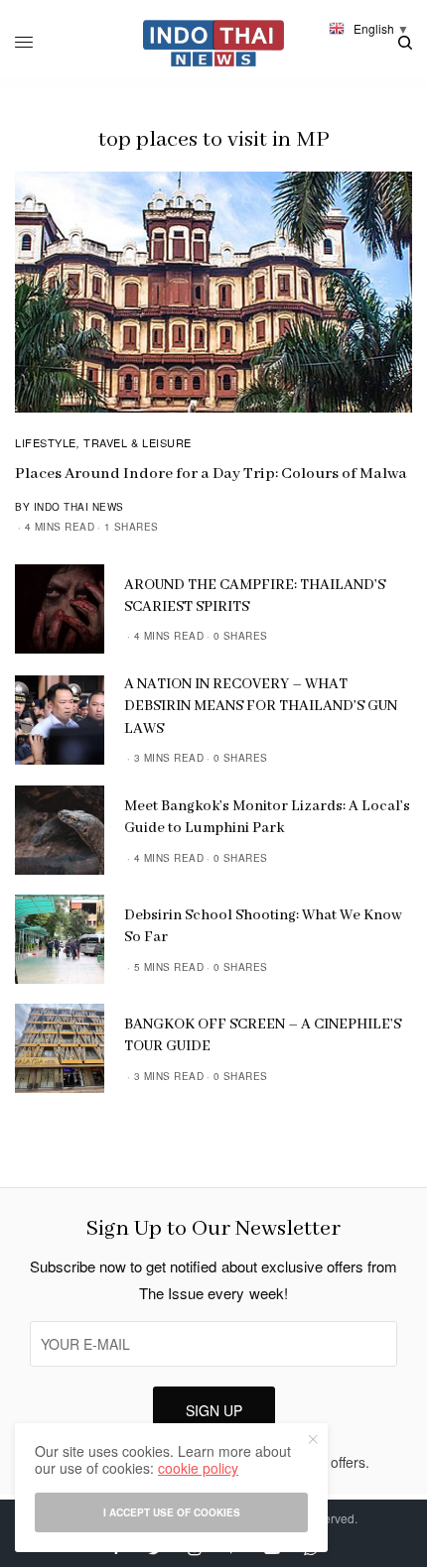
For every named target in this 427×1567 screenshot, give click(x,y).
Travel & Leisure (137, 442)
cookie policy (198, 1468)
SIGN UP (214, 1410)
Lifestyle (45, 442)
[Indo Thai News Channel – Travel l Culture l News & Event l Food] (214, 43)
